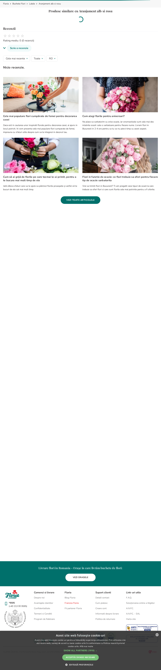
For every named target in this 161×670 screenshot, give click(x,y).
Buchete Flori (18, 29)
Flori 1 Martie (97, 302)
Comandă (58, 4)
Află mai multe (86, 646)
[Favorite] (148, 13)
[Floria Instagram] (72, 592)
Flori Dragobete (59, 302)
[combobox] (13, 13)
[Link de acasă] (6, 29)
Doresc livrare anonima (20, 199)
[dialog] (80, 650)
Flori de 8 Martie (78, 302)
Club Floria (77, 220)
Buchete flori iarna (38, 302)
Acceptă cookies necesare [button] (80, 657)
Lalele (32, 29)
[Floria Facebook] (80, 592)
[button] (64, 154)
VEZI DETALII (126, 220)
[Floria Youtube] (89, 592)
